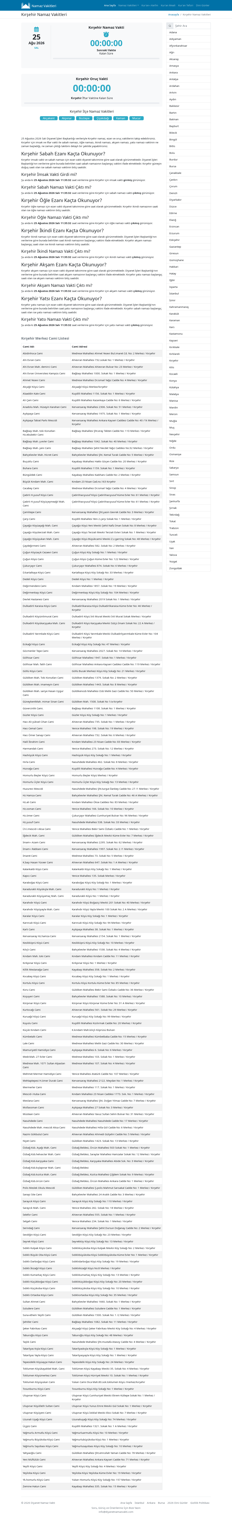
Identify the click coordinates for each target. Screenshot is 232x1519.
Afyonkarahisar (186, 45)
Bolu (174, 153)
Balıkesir (179, 106)
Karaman (179, 320)
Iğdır (177, 280)
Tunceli (177, 534)
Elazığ (176, 220)
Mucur (136, 118)
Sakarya (178, 467)
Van (173, 548)
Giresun (178, 253)
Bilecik (176, 132)
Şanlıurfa (179, 501)
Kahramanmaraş (188, 307)
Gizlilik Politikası (199, 1502)
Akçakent (49, 118)
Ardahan (179, 86)
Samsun (178, 474)
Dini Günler (202, 5)
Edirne (176, 213)
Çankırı (177, 179)
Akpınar (67, 118)
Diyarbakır (181, 199)
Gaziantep (180, 246)
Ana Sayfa (110, 5)
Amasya (178, 65)
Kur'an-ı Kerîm (149, 5)
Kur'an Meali (168, 5)
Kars (174, 327)
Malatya (178, 394)
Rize (173, 461)
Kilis (174, 367)
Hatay (175, 273)
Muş (174, 427)
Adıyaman (181, 39)
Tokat (175, 521)
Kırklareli (179, 353)
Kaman (120, 118)
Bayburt (178, 126)
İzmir (175, 300)
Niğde (176, 441)
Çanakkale (181, 173)
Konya (176, 380)
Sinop (175, 487)
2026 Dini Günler (177, 1502)
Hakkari (178, 266)
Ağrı (174, 52)
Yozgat (177, 561)
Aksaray (178, 59)
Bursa (176, 166)
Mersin (177, 414)
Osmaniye (180, 454)
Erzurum (179, 233)
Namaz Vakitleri (44, 6)
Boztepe (84, 118)
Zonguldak (181, 568)
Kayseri (177, 340)
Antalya (177, 79)
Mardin (177, 407)
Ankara (177, 72)
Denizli (177, 193)
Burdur (177, 159)
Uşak (174, 541)
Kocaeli (177, 374)
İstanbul (178, 293)
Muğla (176, 420)
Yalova (176, 554)
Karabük (178, 313)
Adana (176, 32)
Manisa (177, 400)
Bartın (176, 112)
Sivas (175, 494)
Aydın (175, 99)
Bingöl (176, 139)
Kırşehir (178, 360)
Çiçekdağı (103, 118)
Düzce (176, 206)
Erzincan (179, 226)
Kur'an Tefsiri (185, 5)
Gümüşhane (183, 260)
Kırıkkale (179, 347)
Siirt (173, 481)
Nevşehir (179, 434)
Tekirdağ (179, 514)
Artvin (176, 92)
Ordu (175, 447)
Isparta (181, 287)
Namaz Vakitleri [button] (127, 5)
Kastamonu (182, 333)
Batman (178, 119)
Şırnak (176, 507)
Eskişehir (179, 240)
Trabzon (178, 528)
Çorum (177, 186)
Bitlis (175, 146)
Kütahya (178, 387)
